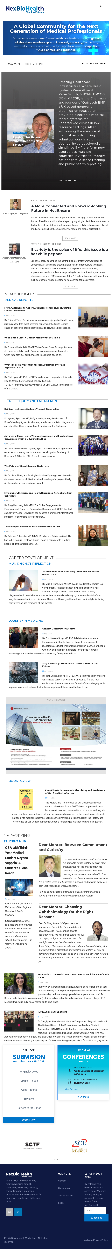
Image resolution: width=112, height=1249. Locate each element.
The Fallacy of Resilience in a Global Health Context (32, 526)
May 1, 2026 (19, 151)
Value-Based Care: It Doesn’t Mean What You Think (32, 337)
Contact (62, 1180)
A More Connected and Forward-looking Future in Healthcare (68, 208)
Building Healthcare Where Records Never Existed (28, 141)
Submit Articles (65, 1195)
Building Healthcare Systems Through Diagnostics (31, 409)
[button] (54, 1159)
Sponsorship (64, 1188)
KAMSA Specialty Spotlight (52, 1012)
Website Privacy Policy (96, 1240)
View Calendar (71, 1089)
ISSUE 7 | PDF (34, 64)
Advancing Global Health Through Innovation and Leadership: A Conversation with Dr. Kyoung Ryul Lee (38, 437)
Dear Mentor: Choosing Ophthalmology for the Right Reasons (66, 912)
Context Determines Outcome (59, 628)
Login (61, 1203)
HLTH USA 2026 (82, 1082)
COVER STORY (20, 133)
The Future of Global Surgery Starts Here (26, 466)
